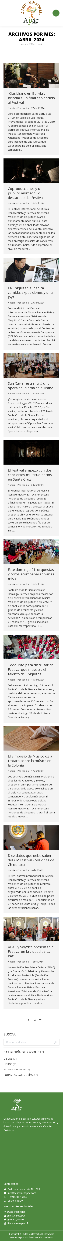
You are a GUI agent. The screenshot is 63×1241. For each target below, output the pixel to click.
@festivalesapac (16, 1215)
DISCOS (8, 1058)
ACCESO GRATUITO (15, 1069)
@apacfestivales (16, 1211)
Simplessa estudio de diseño (38, 1237)
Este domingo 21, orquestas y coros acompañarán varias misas (31, 574)
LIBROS (8, 1064)
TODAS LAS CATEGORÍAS (18, 1074)
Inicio (23, 44)
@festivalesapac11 (17, 1223)
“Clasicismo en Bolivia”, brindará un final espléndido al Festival (31, 98)
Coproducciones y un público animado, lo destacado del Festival (26, 193)
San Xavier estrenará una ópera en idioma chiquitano (30, 385)
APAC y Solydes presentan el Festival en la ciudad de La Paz (31, 951)
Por (23, 108)
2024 (31, 44)
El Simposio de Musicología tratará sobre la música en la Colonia (30, 761)
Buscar (56, 1042)
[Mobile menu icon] (55, 13)
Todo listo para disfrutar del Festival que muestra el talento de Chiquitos (31, 669)
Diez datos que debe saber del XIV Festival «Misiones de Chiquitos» (31, 860)
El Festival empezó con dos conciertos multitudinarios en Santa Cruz (30, 475)
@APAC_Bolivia (15, 1219)
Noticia (11, 108)
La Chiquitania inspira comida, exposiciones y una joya (30, 292)
